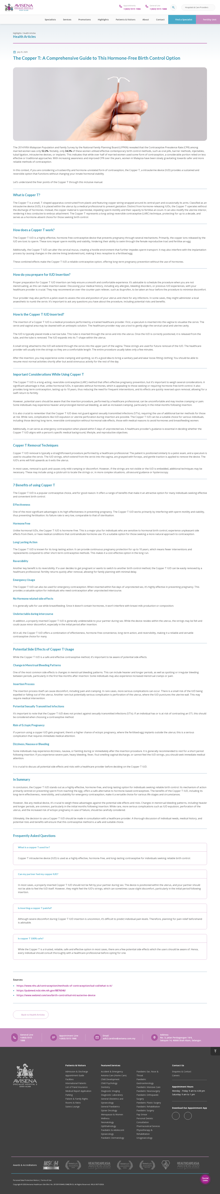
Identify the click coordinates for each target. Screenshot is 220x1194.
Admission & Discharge (76, 1071)
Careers (176, 1075)
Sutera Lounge (72, 1106)
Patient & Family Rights (76, 1098)
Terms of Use (46, 1180)
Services (67, 19)
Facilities (69, 1079)
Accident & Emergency (112, 1071)
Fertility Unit (209, 19)
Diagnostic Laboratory (112, 1094)
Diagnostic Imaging (110, 1091)
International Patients (75, 1083)
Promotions (84, 19)
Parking (69, 1094)
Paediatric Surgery (145, 1110)
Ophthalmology (108, 1126)
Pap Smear (141, 1114)
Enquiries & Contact (181, 1071)
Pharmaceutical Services (148, 1126)
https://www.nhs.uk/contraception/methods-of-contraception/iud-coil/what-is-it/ (64, 985)
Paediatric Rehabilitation (148, 1106)
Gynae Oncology (109, 1110)
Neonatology (107, 1122)
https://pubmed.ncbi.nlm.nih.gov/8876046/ (41, 990)
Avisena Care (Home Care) (114, 1075)
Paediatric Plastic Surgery (148, 1102)
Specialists (50, 19)
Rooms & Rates (73, 1102)
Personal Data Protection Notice (26, 1180)
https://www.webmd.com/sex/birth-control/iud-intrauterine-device (56, 995)
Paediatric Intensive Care (148, 1087)
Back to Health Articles (33, 1014)
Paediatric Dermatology (112, 1137)
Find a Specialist (183, 19)
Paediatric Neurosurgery (148, 1091)
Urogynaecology (144, 1137)
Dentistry (105, 1087)
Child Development (110, 1079)
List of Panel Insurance (76, 1087)
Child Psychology (109, 1083)
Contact (160, 19)
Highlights (103, 19)
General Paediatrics (110, 1106)
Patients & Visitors (125, 19)
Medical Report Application (78, 1091)
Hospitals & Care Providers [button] (196, 7)
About (145, 19)
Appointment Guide (74, 1075)
